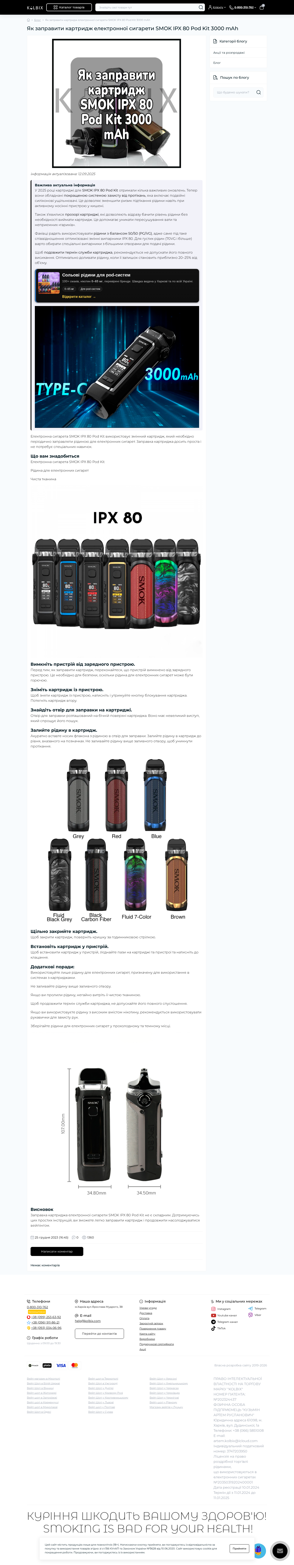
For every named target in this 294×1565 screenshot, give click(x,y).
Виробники (147, 1339)
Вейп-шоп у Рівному (163, 1402)
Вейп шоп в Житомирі (41, 1392)
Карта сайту (147, 1333)
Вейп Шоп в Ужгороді (103, 1383)
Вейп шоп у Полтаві (101, 1407)
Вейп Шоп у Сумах (100, 1411)
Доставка (145, 1313)
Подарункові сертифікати (156, 1344)
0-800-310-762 (37, 1307)
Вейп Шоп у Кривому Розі (105, 1392)
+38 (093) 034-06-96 (46, 1328)
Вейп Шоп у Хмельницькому (169, 1383)
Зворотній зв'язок (151, 1323)
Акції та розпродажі (229, 52)
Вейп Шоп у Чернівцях (165, 1392)
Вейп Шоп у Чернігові (164, 1397)
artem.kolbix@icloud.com (236, 1441)
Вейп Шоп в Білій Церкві (43, 1383)
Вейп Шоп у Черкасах (164, 1388)
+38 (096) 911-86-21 (45, 1322)
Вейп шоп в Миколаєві (42, 1407)
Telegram (260, 1308)
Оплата (144, 1318)
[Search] (201, 7)
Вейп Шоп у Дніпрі (100, 1388)
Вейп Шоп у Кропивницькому (108, 1397)
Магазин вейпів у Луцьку (166, 1407)
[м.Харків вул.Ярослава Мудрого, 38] (85, 1284)
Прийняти (239, 1548)
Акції (142, 1349)
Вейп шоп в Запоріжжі (42, 1397)
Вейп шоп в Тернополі (103, 1378)
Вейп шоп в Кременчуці (43, 1402)
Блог (37, 20)
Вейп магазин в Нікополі (43, 1378)
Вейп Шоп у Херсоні (163, 1378)
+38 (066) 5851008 (248, 1430)
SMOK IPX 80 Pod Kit (87, 462)
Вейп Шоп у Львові (101, 1402)
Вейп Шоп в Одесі (39, 1411)
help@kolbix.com (88, 1321)
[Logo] (35, 7)
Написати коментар (57, 1251)
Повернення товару (152, 1328)
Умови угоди (148, 1307)
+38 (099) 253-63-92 (46, 1317)
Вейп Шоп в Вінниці (40, 1388)
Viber (258, 1315)
